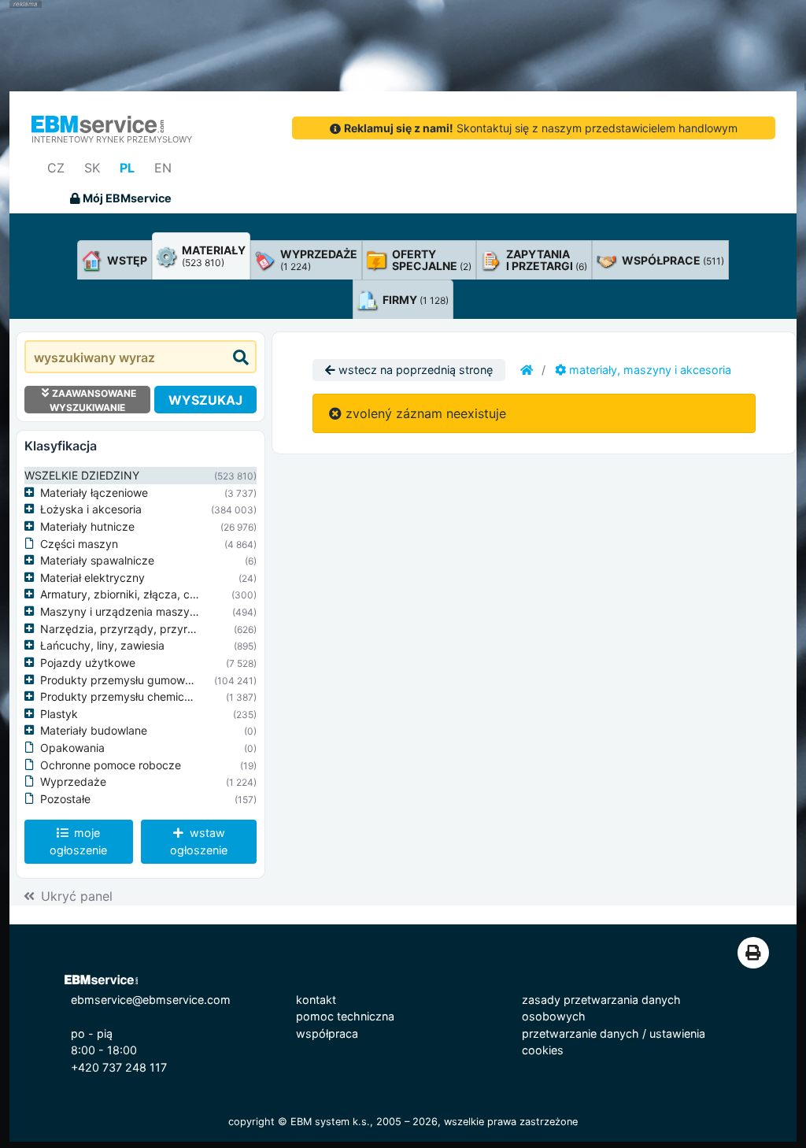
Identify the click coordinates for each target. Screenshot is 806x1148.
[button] (32, 493)
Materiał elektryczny (92, 577)
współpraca (327, 1033)
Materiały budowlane (93, 730)
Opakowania (72, 747)
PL (127, 168)
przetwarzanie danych (580, 1033)
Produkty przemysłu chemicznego (128, 696)
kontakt (316, 999)
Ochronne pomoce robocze (110, 765)
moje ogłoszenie (78, 841)
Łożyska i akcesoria (91, 509)
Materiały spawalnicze (97, 560)
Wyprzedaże (73, 781)
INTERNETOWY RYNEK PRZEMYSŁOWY (111, 139)
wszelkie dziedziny (81, 475)
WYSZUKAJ (205, 400)
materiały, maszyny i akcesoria (648, 369)
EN (163, 168)
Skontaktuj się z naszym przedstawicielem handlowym (541, 128)
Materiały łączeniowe (94, 492)
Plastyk (59, 713)
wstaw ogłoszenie (198, 841)
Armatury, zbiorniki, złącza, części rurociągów (158, 594)
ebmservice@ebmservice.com (151, 999)
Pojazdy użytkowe (87, 662)
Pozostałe (65, 798)
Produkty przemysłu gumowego (122, 680)
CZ (56, 168)
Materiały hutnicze (87, 526)
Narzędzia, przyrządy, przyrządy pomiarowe (156, 628)
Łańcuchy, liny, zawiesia (102, 645)
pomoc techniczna (345, 1016)
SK (92, 168)
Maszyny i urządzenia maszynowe (128, 611)
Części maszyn (79, 543)
